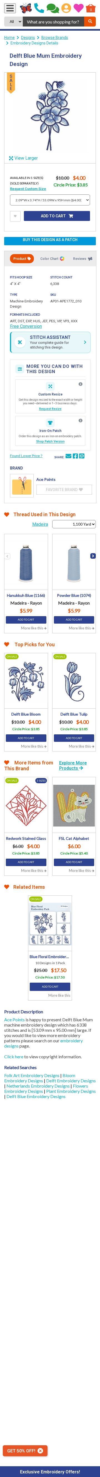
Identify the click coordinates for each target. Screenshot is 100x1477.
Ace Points (14, 1019)
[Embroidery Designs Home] (26, 8)
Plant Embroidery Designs (71, 1091)
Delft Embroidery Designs (71, 1080)
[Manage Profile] (66, 8)
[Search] (90, 22)
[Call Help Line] (39, 8)
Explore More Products (73, 765)
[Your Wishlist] (79, 8)
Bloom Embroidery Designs (39, 1078)
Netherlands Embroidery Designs (38, 1085)
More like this (32, 628)
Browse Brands (54, 37)
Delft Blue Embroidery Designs (36, 1096)
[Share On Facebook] (75, 457)
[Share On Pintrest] (81, 457)
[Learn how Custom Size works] (81, 384)
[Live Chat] (53, 8)
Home (9, 37)
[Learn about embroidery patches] (81, 421)
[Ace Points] (22, 485)
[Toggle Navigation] (10, 8)
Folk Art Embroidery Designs (32, 1075)
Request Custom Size (28, 189)
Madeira (40, 524)
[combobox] (53, 22)
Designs (28, 37)
